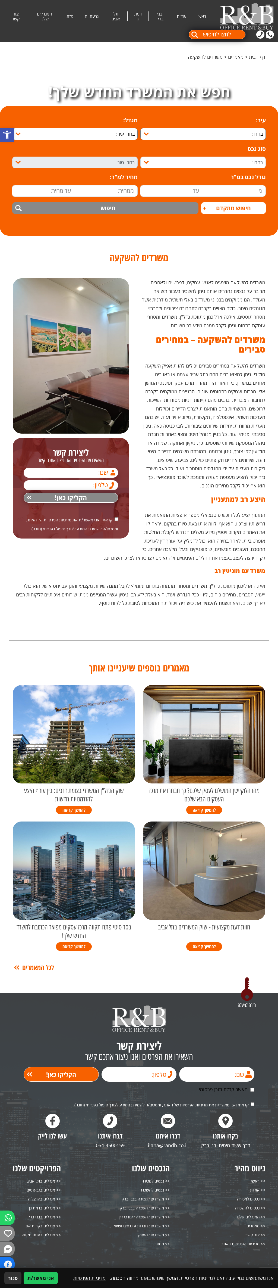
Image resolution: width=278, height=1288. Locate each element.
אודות (181, 16)
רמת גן (138, 16)
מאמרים (236, 57)
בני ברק (159, 16)
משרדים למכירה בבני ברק (143, 1198)
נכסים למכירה (248, 1198)
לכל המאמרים (38, 967)
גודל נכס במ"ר (248, 177)
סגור (13, 1278)
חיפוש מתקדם (227, 208)
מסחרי (158, 1243)
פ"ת (70, 16)
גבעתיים (92, 16)
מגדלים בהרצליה (41, 1198)
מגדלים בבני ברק (41, 1216)
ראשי (201, 16)
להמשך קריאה (204, 810)
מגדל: (130, 120)
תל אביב (116, 16)
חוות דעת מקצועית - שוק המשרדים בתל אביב (204, 927)
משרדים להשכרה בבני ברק (142, 1207)
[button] (7, 135)
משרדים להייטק (151, 1234)
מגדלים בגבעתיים (41, 1189)
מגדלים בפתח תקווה (38, 1234)
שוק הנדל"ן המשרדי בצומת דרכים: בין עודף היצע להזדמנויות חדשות (74, 794)
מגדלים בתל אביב (41, 1180)
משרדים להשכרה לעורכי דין (141, 1216)
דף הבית (257, 57)
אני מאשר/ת (40, 1278)
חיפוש (107, 208)
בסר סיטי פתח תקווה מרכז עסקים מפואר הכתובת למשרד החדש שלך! (74, 931)
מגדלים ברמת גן (42, 1207)
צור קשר (16, 16)
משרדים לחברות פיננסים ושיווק (138, 1225)
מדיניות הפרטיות (57, 519)
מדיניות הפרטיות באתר (240, 1243)
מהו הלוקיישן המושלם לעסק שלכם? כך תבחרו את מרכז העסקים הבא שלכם (204, 794)
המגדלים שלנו (44, 16)
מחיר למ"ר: (124, 177)
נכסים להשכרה (247, 1207)
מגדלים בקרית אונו (39, 1225)
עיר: (261, 120)
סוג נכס (257, 149)
